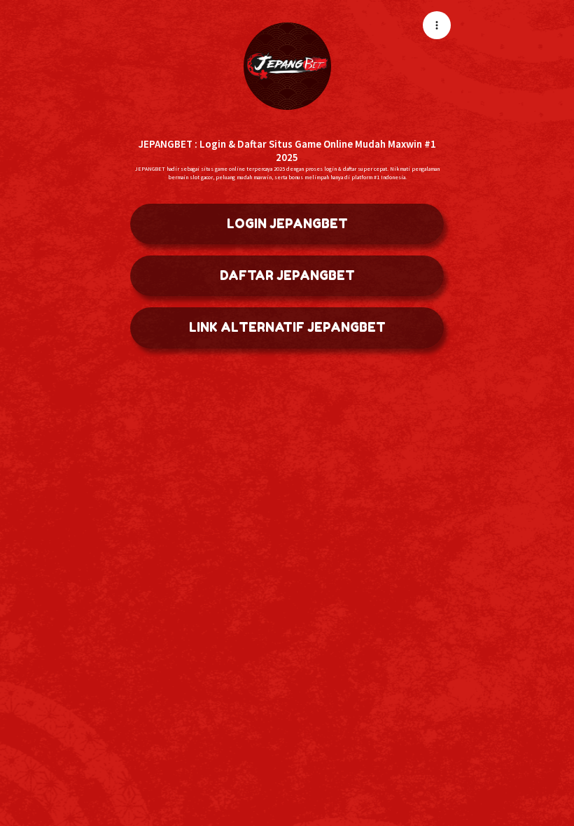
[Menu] (437, 25)
